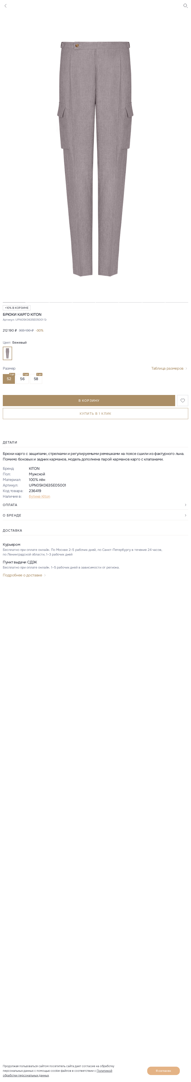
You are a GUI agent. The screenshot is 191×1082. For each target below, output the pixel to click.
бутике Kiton (39, 496)
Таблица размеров (167, 368)
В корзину (88, 400)
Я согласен (163, 1071)
